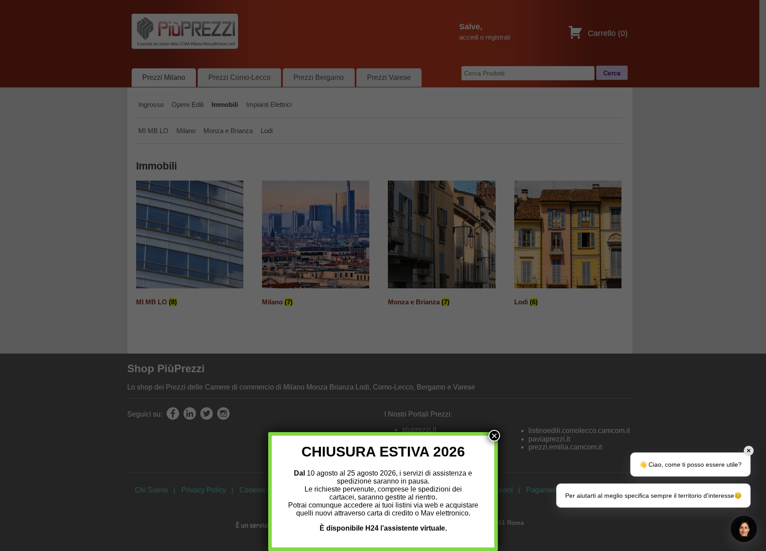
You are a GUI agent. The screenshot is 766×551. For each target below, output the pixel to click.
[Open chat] (744, 529)
